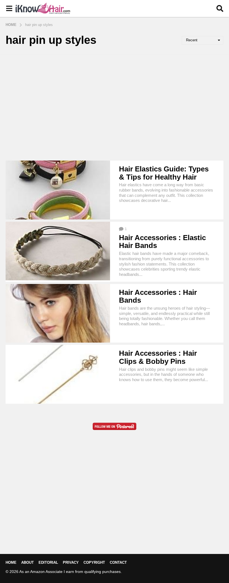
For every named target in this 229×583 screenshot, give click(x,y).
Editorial (48, 562)
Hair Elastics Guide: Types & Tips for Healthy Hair (164, 173)
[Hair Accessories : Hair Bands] (58, 313)
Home (11, 562)
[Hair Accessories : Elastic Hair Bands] (58, 251)
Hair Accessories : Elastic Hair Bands (162, 241)
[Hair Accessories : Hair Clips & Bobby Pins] (58, 374)
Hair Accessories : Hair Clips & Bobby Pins (158, 357)
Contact (118, 562)
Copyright (94, 562)
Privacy (71, 562)
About (27, 562)
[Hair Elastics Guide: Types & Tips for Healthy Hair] (58, 190)
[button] (9, 8)
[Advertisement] (114, 107)
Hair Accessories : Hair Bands (158, 296)
